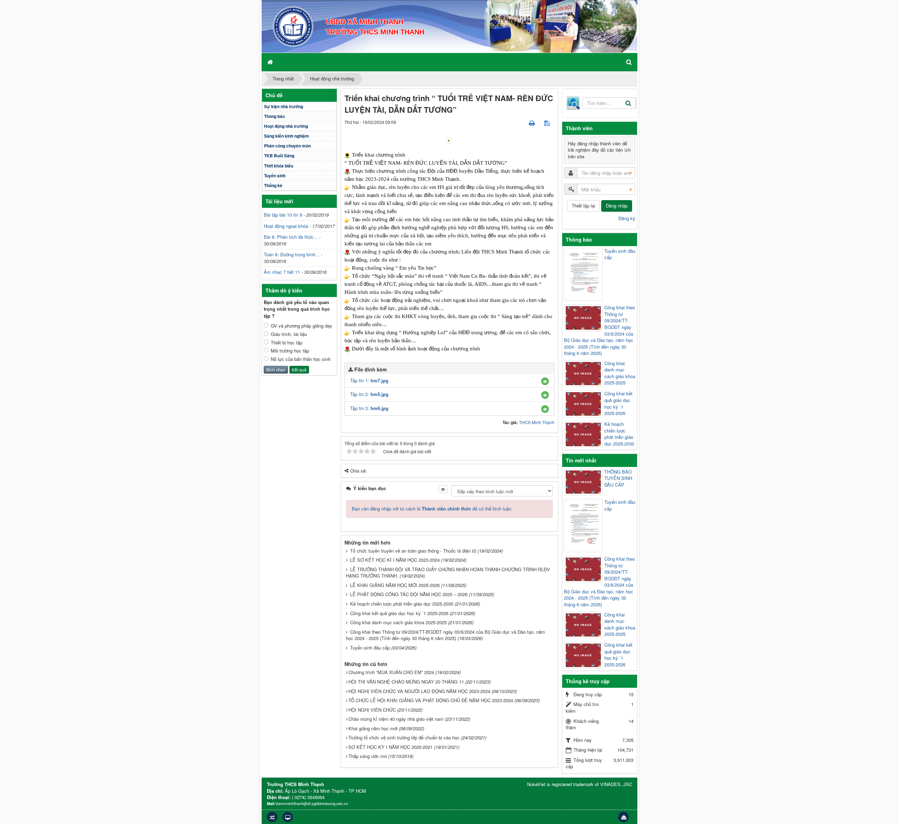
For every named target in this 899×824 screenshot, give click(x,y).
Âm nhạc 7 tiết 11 (282, 272)
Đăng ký (626, 218)
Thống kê (273, 185)
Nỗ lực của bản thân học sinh (300, 359)
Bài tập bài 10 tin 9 (283, 214)
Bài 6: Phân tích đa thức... (291, 236)
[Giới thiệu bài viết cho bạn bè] (519, 122)
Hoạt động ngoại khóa (286, 226)
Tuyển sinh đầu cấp (370, 647)
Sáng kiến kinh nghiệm (286, 136)
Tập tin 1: (369, 380)
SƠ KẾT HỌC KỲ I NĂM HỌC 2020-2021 (390, 747)
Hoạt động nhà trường (286, 126)
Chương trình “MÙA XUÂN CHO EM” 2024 (391, 672)
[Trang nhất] (271, 62)
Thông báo (274, 116)
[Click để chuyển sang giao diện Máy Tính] (287, 817)
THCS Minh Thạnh (537, 422)
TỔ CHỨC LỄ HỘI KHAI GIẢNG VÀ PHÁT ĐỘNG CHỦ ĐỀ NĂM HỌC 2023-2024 (430, 700)
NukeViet (536, 784)
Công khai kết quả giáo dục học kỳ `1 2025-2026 (399, 613)
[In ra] (532, 122)
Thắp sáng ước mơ (367, 756)
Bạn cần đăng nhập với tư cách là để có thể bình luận (431, 508)
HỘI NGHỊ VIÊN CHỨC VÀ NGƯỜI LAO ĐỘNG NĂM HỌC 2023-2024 (419, 691)
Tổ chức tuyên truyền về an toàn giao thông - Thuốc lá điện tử (413, 550)
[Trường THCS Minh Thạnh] (293, 25)
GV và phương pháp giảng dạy (301, 326)
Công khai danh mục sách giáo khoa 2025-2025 (398, 622)
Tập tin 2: (369, 394)
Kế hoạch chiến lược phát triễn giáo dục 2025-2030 (401, 603)
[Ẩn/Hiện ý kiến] (443, 489)
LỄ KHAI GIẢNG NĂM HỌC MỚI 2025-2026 (395, 585)
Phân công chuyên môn (287, 146)
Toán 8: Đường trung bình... (292, 254)
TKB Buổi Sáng (279, 155)
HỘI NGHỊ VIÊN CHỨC (372, 709)
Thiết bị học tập (286, 343)
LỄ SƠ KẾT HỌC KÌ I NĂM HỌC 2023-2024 (395, 559)
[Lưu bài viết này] (547, 122)
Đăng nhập (617, 205)
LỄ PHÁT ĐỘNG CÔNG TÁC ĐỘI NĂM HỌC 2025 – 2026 (408, 594)
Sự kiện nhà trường (283, 106)
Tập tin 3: (369, 408)
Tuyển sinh (275, 175)
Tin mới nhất (581, 460)
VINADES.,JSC (616, 784)
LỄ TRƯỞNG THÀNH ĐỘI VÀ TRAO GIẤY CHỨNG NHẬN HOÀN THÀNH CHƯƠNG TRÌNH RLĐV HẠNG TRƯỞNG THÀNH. (448, 572)
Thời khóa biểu (278, 166)
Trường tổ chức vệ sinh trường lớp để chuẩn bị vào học (404, 737)
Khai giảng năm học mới (373, 728)
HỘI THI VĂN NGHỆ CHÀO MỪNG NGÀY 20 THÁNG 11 (406, 681)
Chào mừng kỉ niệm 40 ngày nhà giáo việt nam (396, 719)
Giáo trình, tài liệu (289, 334)
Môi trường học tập (290, 351)
